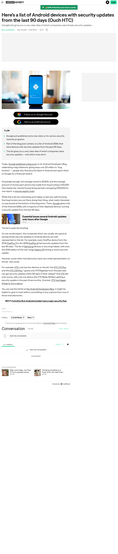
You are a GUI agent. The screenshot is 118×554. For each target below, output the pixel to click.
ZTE (63, 274)
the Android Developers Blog (40, 289)
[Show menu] (2, 2)
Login (113, 2)
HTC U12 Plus (16, 270)
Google (56, 203)
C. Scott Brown (9, 30)
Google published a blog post (22, 164)
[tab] (8, 344)
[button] (59, 2)
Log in (61, 328)
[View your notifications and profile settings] (68, 344)
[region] (36, 356)
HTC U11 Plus (60, 267)
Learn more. (79, 11)
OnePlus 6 (33, 243)
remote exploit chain (24, 191)
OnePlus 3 (12, 243)
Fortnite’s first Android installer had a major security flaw (39, 301)
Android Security (7, 311)
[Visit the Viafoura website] (65, 384)
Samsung (28, 246)
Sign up (66, 328)
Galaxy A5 (39, 249)
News (4, 309)
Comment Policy (49, 323)
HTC (17, 267)
